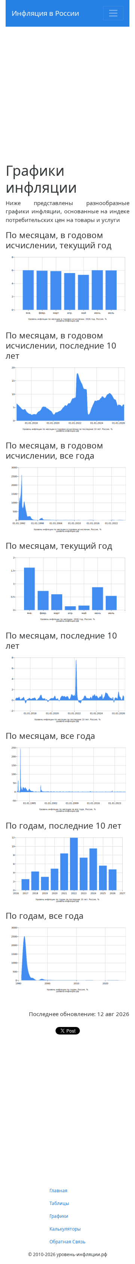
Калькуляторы (65, 1229)
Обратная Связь (68, 1241)
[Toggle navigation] (113, 13)
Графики (59, 1216)
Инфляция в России (45, 13)
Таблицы (59, 1203)
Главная (59, 1190)
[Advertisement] (67, 94)
